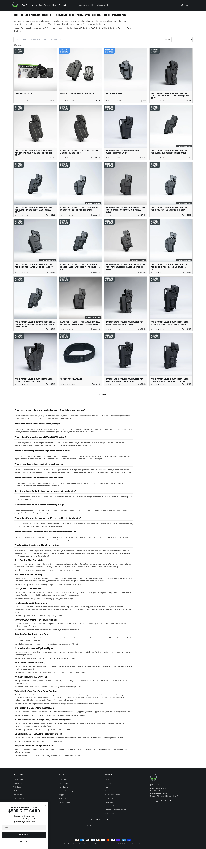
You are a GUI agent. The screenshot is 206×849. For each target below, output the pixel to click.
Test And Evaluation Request (115, 810)
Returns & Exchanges (67, 791)
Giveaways (109, 802)
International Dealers (113, 795)
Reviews (108, 783)
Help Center (63, 787)
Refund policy (111, 843)
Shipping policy (137, 843)
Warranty (62, 798)
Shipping (62, 795)
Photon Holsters (19, 791)
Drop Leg (122, 28)
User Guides (63, 783)
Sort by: (168, 39)
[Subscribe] (119, 825)
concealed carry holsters (113, 429)
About (107, 780)
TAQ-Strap (17, 787)
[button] (29, 5)
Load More (103, 394)
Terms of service (100, 843)
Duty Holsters (18, 780)
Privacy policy (88, 843)
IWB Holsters (84, 28)
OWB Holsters (97, 28)
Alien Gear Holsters (76, 844)
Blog (106, 787)
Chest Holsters (110, 28)
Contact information (124, 843)
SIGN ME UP (24, 835)
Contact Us (63, 780)
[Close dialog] (46, 805)
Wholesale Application (113, 806)
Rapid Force (17, 783)
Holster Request (65, 802)
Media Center (110, 813)
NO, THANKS (24, 842)
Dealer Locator (110, 791)
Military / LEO (110, 798)
